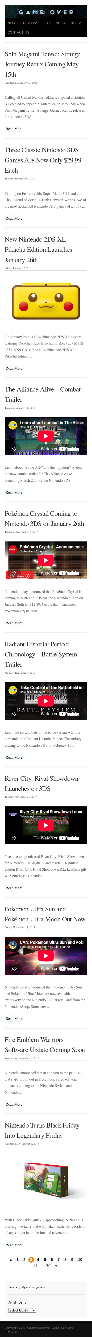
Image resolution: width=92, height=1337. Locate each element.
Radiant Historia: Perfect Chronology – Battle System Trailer (41, 653)
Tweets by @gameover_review (27, 1287)
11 (36, 1266)
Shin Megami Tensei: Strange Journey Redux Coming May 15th (42, 63)
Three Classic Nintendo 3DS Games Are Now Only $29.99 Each (43, 159)
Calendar (56, 23)
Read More (14, 128)
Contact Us (18, 32)
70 (48, 1266)
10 (80, 1260)
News (12, 23)
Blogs (76, 23)
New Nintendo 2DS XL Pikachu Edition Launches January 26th (38, 249)
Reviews (29, 24)
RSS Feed (11, 1332)
